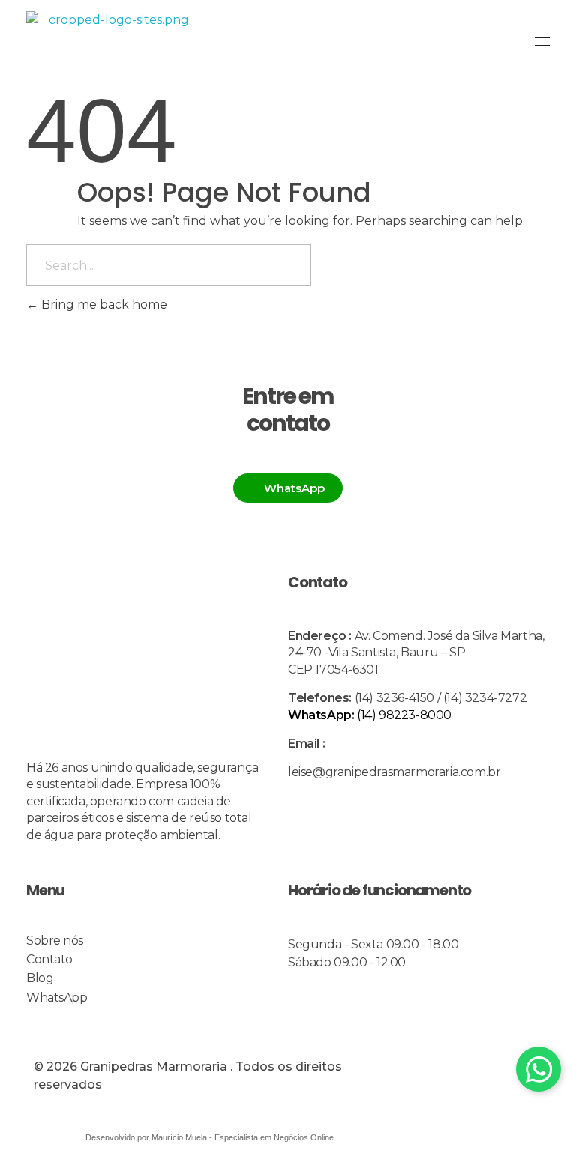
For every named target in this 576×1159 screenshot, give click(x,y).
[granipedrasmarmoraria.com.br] (112, 45)
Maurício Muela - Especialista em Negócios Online (243, 1137)
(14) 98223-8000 (370, 715)
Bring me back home (102, 304)
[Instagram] (496, 1079)
